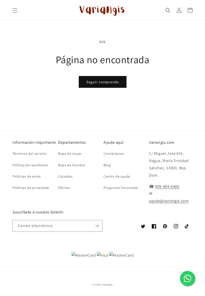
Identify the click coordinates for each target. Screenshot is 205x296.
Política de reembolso (30, 165)
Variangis (107, 284)
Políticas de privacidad (30, 187)
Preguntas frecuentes (121, 187)
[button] (15, 10)
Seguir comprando (102, 82)
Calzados (65, 176)
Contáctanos (114, 153)
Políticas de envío (26, 176)
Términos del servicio (29, 153)
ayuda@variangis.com (168, 200)
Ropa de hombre (71, 165)
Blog (107, 165)
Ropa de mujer (70, 153)
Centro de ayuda (117, 176)
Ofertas (64, 187)
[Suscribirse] (96, 226)
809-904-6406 (167, 186)
